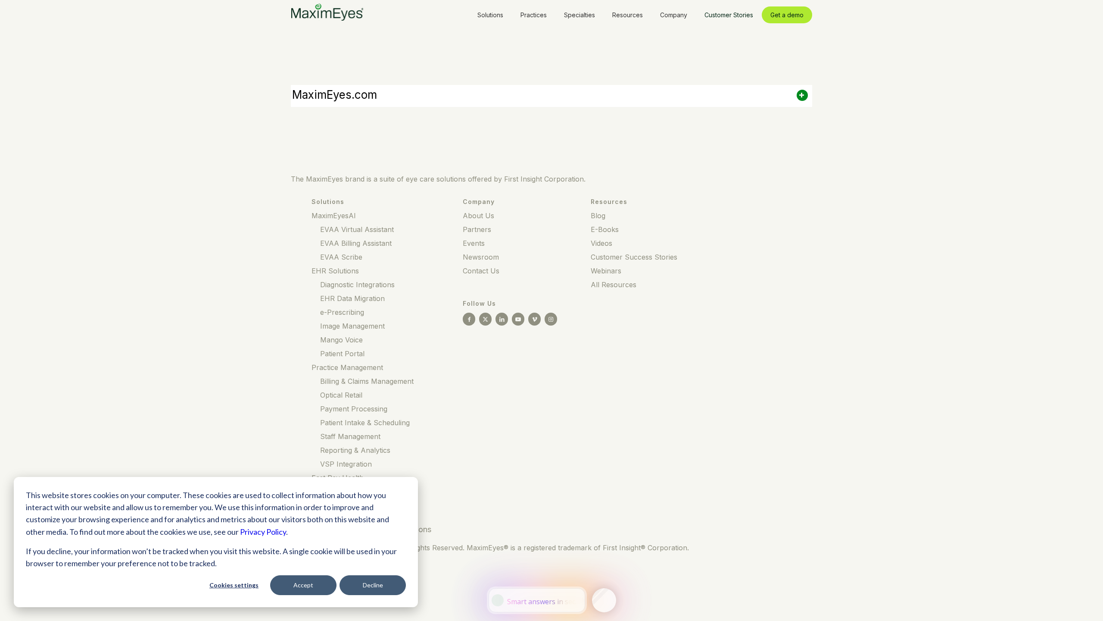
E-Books (605, 229)
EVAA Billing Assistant (356, 243)
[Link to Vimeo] (534, 319)
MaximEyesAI (334, 215)
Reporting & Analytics (355, 450)
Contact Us (481, 271)
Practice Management (347, 367)
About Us (478, 215)
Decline (373, 585)
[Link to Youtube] (518, 319)
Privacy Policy (263, 531)
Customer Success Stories (634, 257)
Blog (598, 215)
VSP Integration (346, 464)
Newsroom (481, 257)
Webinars (606, 271)
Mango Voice (341, 340)
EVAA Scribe (341, 257)
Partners (477, 229)
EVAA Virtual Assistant (357, 229)
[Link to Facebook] (469, 319)
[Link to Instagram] (551, 319)
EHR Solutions (335, 271)
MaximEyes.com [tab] (334, 94)
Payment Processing (353, 409)
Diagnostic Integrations (357, 284)
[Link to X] (485, 319)
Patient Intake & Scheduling (365, 422)
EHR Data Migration (352, 298)
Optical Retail (341, 395)
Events (474, 243)
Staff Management (350, 436)
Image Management (352, 326)
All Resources (613, 284)
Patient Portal (342, 353)
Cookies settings (234, 585)
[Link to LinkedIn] (501, 319)
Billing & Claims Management (367, 381)
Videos (601, 243)
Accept (303, 585)
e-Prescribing (342, 312)
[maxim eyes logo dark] (327, 14)
